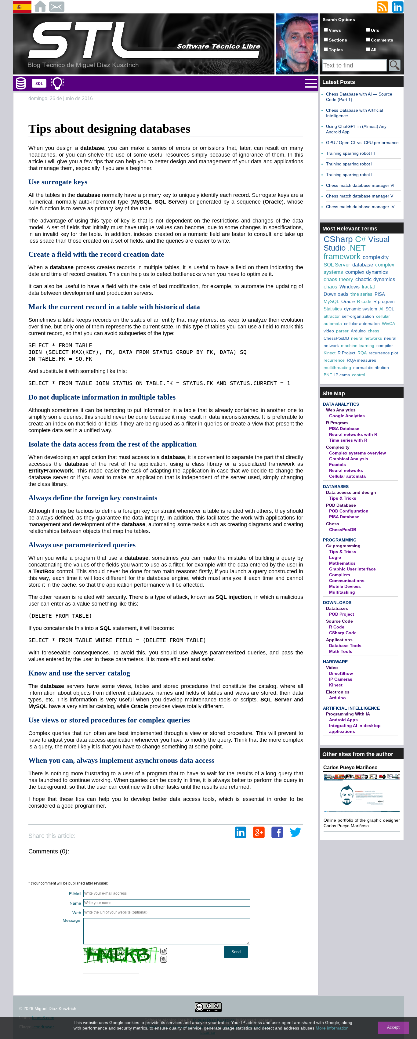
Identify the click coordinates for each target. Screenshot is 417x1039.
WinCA (388, 323)
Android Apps (343, 719)
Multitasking (342, 592)
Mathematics (342, 563)
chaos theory (338, 279)
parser (342, 330)
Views (335, 30)
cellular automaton (362, 323)
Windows (349, 286)
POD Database (341, 505)
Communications (346, 580)
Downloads (336, 294)
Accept (393, 1027)
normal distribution (371, 367)
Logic (335, 557)
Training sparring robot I (349, 174)
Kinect (329, 352)
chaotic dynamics (375, 279)
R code (364, 301)
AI (381, 308)
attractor (332, 316)
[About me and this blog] (297, 73)
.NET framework (345, 252)
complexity (376, 257)
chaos (330, 287)
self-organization (358, 316)
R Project (346, 352)
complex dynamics (366, 272)
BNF (328, 374)
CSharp (338, 239)
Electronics (338, 692)
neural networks (366, 338)
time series (361, 294)
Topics (336, 49)
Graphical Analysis (348, 458)
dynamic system (360, 308)
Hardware (335, 661)
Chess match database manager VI (360, 185)
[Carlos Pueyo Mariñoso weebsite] (362, 811)
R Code (336, 626)
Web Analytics (341, 409)
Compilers (339, 574)
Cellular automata (347, 476)
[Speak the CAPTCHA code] (163, 959)
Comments (382, 40)
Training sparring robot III (350, 153)
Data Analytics (341, 404)
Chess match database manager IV (360, 206)
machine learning (357, 345)
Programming (340, 540)
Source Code (339, 621)
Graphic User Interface (352, 569)
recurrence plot (383, 352)
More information (332, 1028)
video (329, 330)
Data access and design (351, 492)
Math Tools (340, 651)
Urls (375, 30)
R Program (337, 422)
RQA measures (361, 360)
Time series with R (348, 440)
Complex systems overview (357, 453)
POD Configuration (348, 511)
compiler (384, 345)
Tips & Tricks (342, 498)
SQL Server (337, 265)
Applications (339, 639)
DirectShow (341, 673)
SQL (390, 308)
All (373, 49)
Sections (338, 40)
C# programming (343, 545)
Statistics (333, 308)
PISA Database (344, 428)
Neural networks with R (353, 434)
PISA (380, 294)
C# (360, 239)
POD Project (341, 614)
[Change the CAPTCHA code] (163, 951)
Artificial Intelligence (351, 708)
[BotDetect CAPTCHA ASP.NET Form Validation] (121, 955)
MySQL (331, 301)
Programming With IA (348, 713)
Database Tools (345, 645)
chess (373, 330)
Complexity (338, 447)
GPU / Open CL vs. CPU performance (362, 142)
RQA (362, 352)
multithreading (337, 367)
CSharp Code (343, 632)
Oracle (348, 301)
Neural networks (346, 470)
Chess (332, 523)
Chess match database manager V (359, 196)
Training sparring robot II (350, 163)
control (358, 374)
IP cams (342, 374)
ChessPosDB (336, 338)
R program (384, 301)
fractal (368, 286)
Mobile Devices (345, 586)
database (362, 265)
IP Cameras (340, 679)
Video (332, 667)
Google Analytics (347, 415)
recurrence (334, 360)
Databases (336, 486)
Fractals (337, 464)
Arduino (358, 330)
